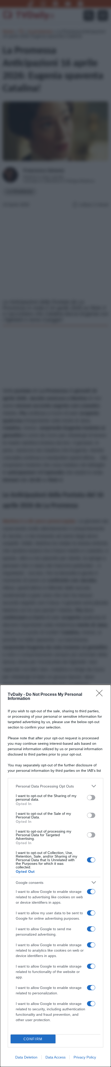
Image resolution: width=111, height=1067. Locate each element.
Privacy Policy (85, 1057)
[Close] (101, 695)
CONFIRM (33, 1039)
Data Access (55, 1057)
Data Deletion (26, 1057)
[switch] (91, 797)
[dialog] (55, 876)
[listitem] (55, 786)
